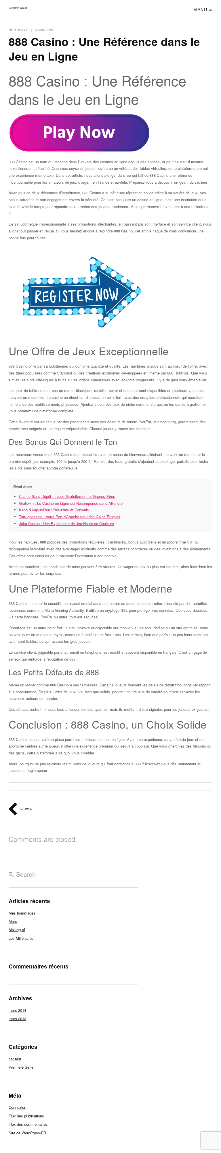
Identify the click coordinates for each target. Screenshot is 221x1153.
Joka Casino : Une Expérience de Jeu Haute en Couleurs (66, 523)
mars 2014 (17, 1010)
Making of (17, 929)
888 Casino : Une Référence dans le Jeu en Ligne (104, 48)
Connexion (17, 1107)
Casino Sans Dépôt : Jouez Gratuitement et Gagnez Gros (67, 496)
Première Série (21, 1067)
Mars (13, 921)
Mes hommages (22, 913)
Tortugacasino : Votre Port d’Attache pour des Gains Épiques (69, 516)
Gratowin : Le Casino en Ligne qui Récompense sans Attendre (71, 503)
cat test (15, 1058)
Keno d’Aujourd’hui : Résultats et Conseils (54, 510)
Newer (26, 809)
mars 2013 (17, 1018)
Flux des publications (26, 1116)
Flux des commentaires (28, 1124)
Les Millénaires (21, 938)
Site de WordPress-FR (27, 1132)
